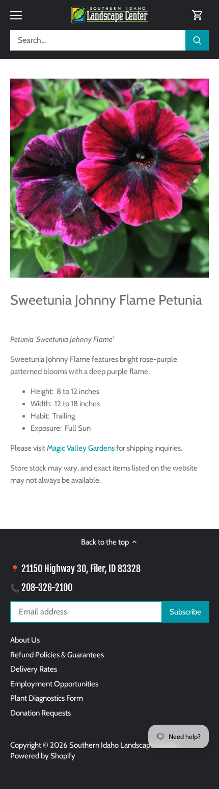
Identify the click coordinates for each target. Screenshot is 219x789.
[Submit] (197, 40)
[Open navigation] (16, 15)
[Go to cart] (197, 15)
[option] (109, 178)
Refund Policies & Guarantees (57, 654)
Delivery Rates (33, 669)
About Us (25, 640)
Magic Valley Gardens (81, 448)
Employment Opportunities (54, 683)
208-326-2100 (46, 587)
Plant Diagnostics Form (46, 698)
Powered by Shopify (42, 755)
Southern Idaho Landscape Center (123, 745)
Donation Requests (40, 713)
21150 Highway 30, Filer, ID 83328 (81, 568)
